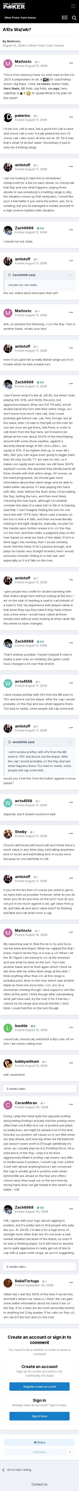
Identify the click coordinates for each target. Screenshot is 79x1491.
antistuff (22, 165)
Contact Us (39, 1484)
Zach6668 (24, 228)
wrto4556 (23, 681)
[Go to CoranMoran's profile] (8, 1105)
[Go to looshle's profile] (8, 1028)
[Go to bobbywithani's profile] (8, 1063)
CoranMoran (26, 1103)
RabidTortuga (27, 1281)
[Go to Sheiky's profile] (8, 834)
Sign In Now (39, 1416)
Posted (31, 65)
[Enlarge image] (46, 79)
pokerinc (22, 115)
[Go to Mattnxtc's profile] (8, 63)
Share (40, 1442)
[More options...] (71, 63)
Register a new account (39, 1386)
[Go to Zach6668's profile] (8, 230)
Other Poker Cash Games (46, 45)
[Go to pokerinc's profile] (8, 117)
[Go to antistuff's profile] (8, 167)
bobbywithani (27, 1061)
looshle (21, 1025)
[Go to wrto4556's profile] (8, 683)
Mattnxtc (13, 41)
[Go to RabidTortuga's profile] (8, 1283)
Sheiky (21, 831)
